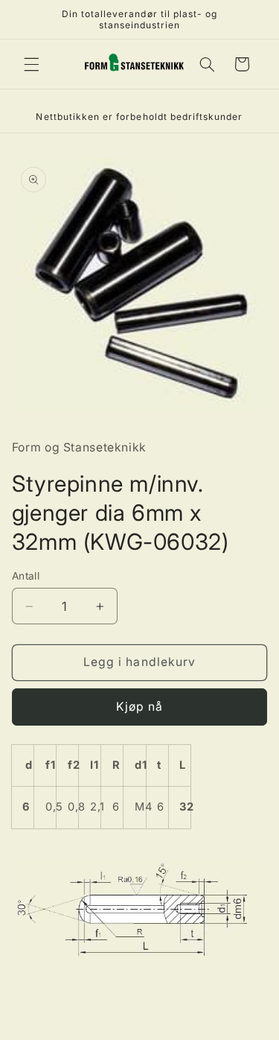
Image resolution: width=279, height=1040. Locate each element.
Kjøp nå (139, 707)
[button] (31, 64)
